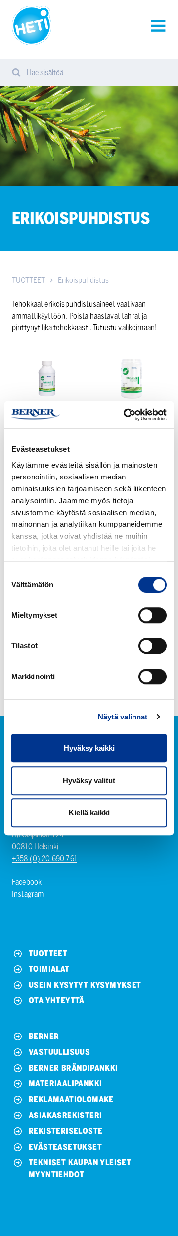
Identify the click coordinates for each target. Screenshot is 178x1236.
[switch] (152, 615)
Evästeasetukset (65, 1147)
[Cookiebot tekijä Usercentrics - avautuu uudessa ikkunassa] (126, 414)
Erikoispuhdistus (83, 280)
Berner (44, 1036)
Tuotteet (48, 953)
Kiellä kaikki (89, 812)
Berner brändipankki (73, 1068)
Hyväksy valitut (89, 780)
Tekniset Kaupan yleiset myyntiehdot (80, 1168)
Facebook (27, 882)
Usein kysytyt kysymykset (85, 985)
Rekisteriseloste (65, 1131)
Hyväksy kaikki (89, 748)
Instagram (28, 894)
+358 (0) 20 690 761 (44, 858)
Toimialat (49, 969)
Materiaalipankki (65, 1083)
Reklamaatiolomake (71, 1099)
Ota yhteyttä (57, 1000)
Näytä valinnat (122, 717)
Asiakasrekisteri (65, 1115)
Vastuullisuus (59, 1052)
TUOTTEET (28, 280)
